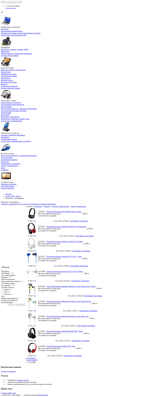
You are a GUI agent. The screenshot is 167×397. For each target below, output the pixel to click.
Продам (6, 277)
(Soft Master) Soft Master (79, 221)
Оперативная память (9, 76)
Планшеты (5, 137)
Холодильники (6, 158)
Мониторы (5, 51)
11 (36, 360)
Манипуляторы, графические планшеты (16, 54)
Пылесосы (5, 162)
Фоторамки (5, 115)
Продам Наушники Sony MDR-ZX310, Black (64, 212)
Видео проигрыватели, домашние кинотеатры (19, 109)
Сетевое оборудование (9, 56)
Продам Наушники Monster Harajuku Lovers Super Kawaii (69, 301)
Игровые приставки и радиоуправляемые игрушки (20, 33)
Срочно (8, 294)
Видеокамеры (6, 107)
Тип (2, 296)
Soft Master (7, 273)
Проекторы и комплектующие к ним (15, 119)
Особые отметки (7, 287)
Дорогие (47, 206)
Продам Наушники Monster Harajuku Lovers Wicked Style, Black (71, 286)
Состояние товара (8, 283)
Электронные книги (9, 139)
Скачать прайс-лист (8, 393)
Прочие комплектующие (10, 88)
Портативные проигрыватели (12, 105)
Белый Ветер (43, 395)
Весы (3, 168)
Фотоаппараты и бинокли (11, 102)
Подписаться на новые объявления (42, 204)
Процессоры (6, 72)
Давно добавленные (78, 206)
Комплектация (6, 302)
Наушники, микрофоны (10, 117)
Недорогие (38, 206)
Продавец (5, 271)
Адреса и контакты (10, 8)
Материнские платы (9, 74)
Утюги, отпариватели (9, 166)
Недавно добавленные (60, 206)
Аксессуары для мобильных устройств (16, 141)
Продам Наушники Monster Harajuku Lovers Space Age (68, 316)
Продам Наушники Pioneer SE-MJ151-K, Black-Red (66, 227)
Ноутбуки (4, 29)
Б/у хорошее (8, 285)
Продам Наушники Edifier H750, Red (61, 346)
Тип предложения (8, 275)
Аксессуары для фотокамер (11, 121)
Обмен (8, 290)
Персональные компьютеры (11, 31)
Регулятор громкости (9, 300)
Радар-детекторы (7, 188)
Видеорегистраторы (8, 184)
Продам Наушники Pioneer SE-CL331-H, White (65, 271)
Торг (7, 292)
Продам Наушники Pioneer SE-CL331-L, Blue (64, 256)
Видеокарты (5, 78)
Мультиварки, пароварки (10, 164)
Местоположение (8, 279)
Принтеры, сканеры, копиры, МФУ (14, 49)
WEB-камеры (6, 113)
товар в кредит (23, 380)
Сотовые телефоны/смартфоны (13, 135)
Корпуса (4, 84)
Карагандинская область (12, 281)
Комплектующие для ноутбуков (13, 70)
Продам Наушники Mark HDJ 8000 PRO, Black (65, 331)
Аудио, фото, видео (12, 196)
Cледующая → (31, 358)
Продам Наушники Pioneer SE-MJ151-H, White (65, 242)
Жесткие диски (7, 80)
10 (35, 360)
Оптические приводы (9, 86)
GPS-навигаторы (7, 186)
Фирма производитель (10, 298)
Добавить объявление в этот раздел (14, 204)
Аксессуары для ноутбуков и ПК (13, 35)
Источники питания (9, 82)
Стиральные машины (9, 160)
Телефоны (5, 170)
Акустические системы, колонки (13, 111)
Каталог (8, 194)
